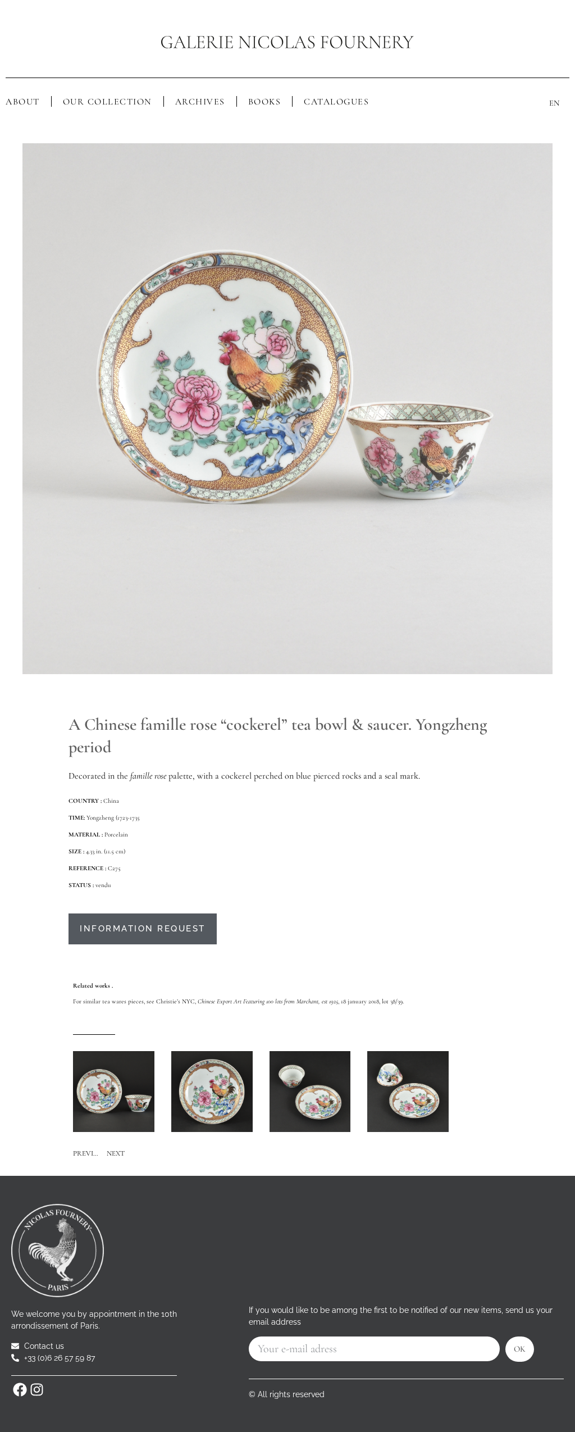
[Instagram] (36, 1389)
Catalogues (336, 101)
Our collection (107, 101)
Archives (200, 101)
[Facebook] (19, 1389)
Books (264, 101)
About (23, 101)
